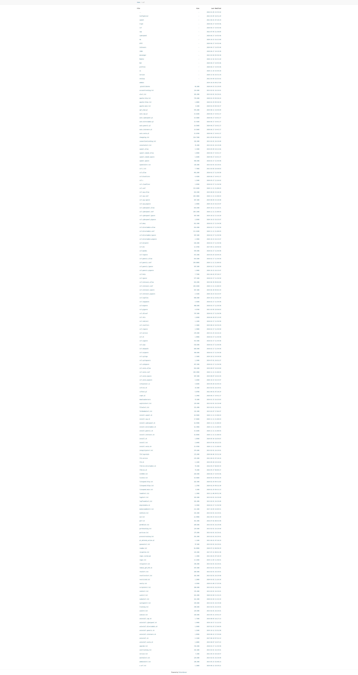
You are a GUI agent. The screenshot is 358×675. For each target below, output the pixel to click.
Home (138, 2)
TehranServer (183, 672)
